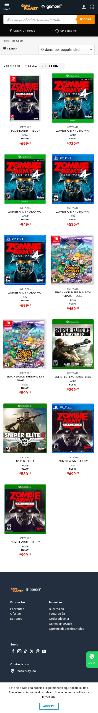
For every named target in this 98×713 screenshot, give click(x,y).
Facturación (57, 613)
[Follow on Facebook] (13, 651)
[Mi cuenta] (84, 7)
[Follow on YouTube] (44, 651)
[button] (92, 7)
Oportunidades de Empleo (66, 628)
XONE (73, 135)
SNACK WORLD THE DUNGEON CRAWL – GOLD (73, 294)
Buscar (85, 19)
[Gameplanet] (41, 6)
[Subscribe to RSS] (38, 651)
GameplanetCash (60, 623)
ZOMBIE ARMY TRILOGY (25, 130)
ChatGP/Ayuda (25, 671)
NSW (25, 135)
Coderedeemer (59, 618)
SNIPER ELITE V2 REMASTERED (73, 376)
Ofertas (15, 613)
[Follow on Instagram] (19, 651)
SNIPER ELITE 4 (25, 461)
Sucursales (56, 609)
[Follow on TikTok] (25, 651)
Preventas (17, 609)
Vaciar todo (12, 66)
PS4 (73, 216)
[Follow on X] (32, 651)
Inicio (6, 41)
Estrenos (16, 618)
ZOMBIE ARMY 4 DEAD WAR (73, 130)
